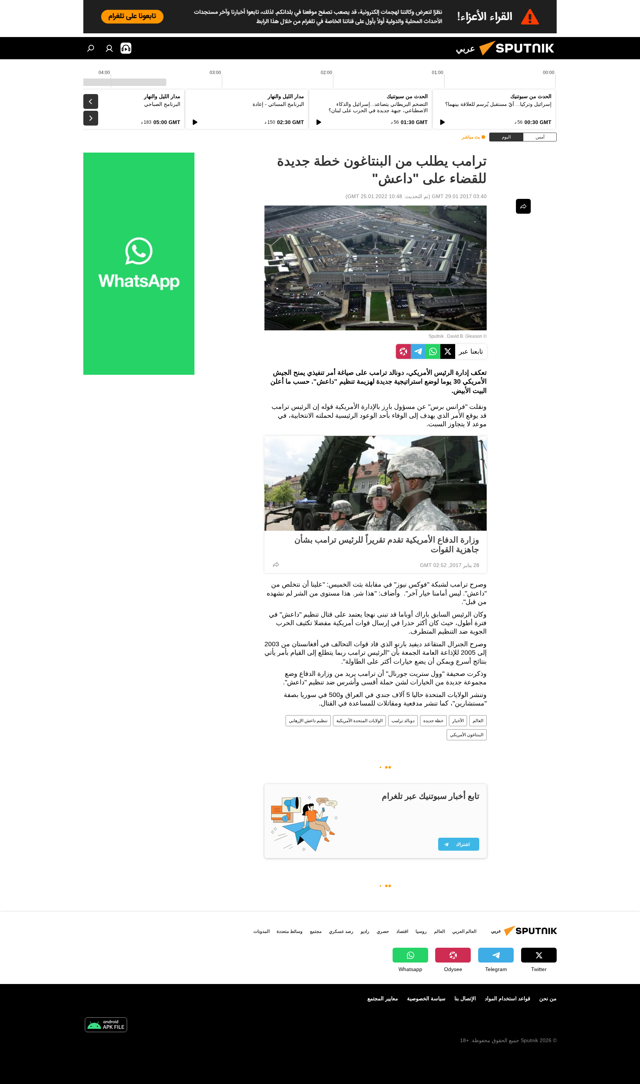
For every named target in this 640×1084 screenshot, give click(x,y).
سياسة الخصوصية (426, 998)
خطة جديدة (433, 720)
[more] (276, 564)
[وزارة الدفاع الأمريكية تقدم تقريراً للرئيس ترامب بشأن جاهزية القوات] (375, 483)
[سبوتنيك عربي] (519, 57)
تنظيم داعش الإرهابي (308, 720)
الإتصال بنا (465, 998)
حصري (383, 931)
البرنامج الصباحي (162, 104)
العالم (478, 720)
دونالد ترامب (402, 720)
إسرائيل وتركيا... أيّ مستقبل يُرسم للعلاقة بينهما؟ (498, 104)
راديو (365, 931)
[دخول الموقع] (109, 48)
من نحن (548, 998)
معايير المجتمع (382, 998)
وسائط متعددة (290, 931)
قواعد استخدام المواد (507, 998)
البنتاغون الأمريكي (466, 734)
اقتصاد (402, 931)
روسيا (421, 931)
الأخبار (458, 720)
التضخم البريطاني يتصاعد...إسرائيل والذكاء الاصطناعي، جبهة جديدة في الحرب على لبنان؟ (378, 107)
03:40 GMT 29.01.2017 (459, 196)
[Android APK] (106, 1025)
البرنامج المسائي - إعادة (278, 104)
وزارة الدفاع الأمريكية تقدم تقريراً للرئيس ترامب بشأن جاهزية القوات (386, 544)
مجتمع (315, 931)
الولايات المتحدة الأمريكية (359, 720)
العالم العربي (464, 931)
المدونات (261, 931)
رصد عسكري (341, 931)
